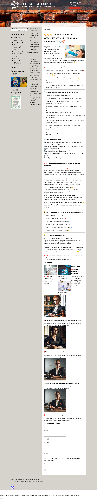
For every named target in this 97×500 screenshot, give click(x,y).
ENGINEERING (17, 44)
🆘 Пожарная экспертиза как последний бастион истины (58, 415)
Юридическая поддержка (17, 28)
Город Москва (33, 30)
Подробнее (76, 495)
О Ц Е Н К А (16, 49)
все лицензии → (15, 110)
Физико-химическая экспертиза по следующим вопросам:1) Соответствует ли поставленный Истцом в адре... (36, 90)
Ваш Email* (46, 439)
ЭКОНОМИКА (17, 60)
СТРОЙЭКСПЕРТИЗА (18, 40)
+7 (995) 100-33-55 (74, 4)
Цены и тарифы (55, 25)
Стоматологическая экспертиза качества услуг (64, 293)
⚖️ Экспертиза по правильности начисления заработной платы (58, 259)
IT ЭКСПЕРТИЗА (17, 55)
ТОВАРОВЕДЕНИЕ (18, 56)
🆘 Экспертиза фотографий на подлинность (75, 271)
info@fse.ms (74, 5)
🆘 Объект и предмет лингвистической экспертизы (57, 351)
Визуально (45, 430)
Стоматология (47, 29)
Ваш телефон (47, 447)
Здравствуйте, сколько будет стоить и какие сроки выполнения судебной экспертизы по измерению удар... (36, 79)
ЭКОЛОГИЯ (16, 58)
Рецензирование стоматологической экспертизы (62, 278)
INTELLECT (16, 65)
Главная (26, 25)
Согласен (1, 498)
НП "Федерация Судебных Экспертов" (34, 481)
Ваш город (46, 453)
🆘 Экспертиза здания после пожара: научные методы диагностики (61, 383)
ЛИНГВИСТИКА (17, 64)
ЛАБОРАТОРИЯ (17, 46)
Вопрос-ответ (41, 25)
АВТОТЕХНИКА (17, 48)
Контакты (71, 25)
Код (47, 430)
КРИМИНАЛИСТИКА (19, 42)
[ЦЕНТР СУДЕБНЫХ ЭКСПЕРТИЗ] (15, 8)
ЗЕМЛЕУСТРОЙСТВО (18, 51)
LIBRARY (15, 67)
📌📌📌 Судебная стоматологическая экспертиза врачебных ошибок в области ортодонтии (49, 280)
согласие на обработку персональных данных (58, 458)
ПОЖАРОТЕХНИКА (18, 53)
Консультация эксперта (32, 52)
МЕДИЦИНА (16, 62)
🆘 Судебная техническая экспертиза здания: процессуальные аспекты (62, 320)
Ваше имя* (46, 442)
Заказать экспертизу (75, 8)
